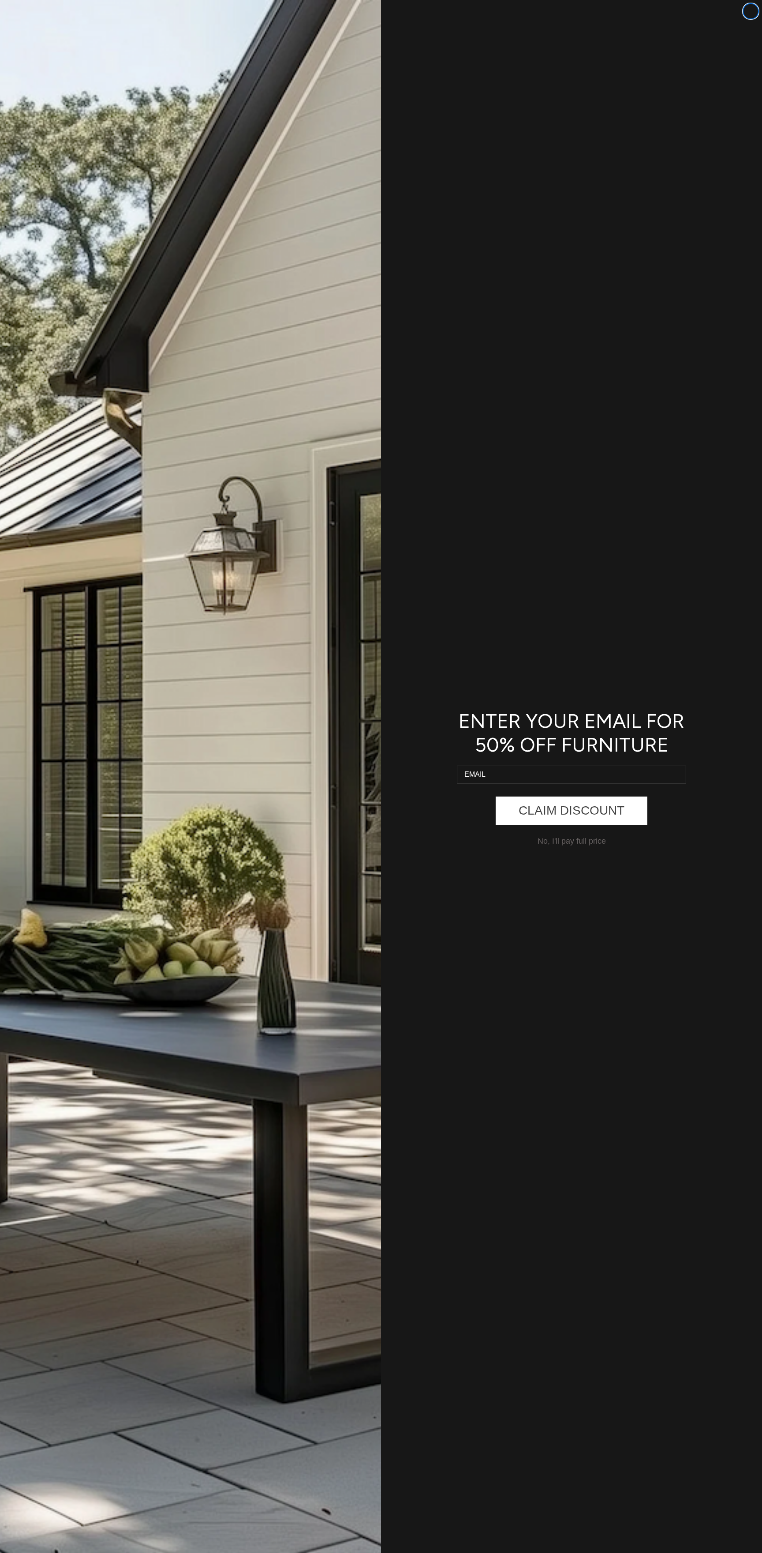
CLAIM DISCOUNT (571, 810)
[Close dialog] (750, 11)
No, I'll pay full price (572, 841)
